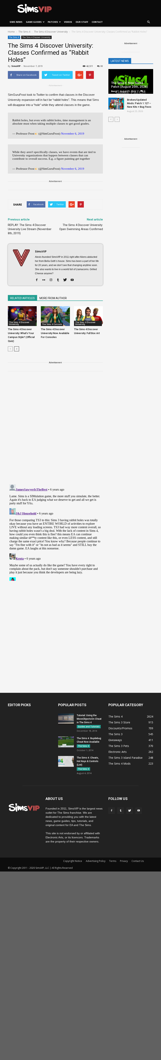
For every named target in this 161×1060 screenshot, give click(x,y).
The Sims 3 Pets (118, 746)
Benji (114, 91)
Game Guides (34, 21)
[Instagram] (52, 280)
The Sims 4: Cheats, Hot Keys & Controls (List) (88, 761)
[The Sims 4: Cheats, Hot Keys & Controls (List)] (66, 761)
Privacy (124, 861)
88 (102, 66)
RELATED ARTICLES (22, 298)
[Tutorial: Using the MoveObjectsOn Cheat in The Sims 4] (66, 719)
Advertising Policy (95, 861)
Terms (112, 861)
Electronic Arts (117, 752)
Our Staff (82, 21)
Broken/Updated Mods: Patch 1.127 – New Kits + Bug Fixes (139, 103)
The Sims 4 (14, 37)
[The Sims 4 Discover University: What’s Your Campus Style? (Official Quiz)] (22, 316)
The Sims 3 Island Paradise (125, 757)
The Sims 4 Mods (119, 763)
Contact (97, 21)
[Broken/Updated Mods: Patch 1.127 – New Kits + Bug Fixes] (116, 103)
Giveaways (115, 740)
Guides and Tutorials (89, 726)
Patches (53, 21)
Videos (68, 21)
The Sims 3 (115, 734)
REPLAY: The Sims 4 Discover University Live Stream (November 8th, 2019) (29, 229)
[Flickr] (45, 280)
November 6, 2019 (72, 133)
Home (11, 31)
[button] (148, 22)
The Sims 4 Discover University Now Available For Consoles (55, 333)
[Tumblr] (59, 280)
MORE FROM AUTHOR (53, 298)
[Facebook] (38, 280)
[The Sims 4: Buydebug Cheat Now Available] (66, 742)
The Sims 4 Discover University (36, 37)
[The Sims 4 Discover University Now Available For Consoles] (55, 316)
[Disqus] (55, 430)
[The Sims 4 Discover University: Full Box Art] (88, 316)
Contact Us (138, 861)
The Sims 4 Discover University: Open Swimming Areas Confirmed (81, 227)
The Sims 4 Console (52, 324)
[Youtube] (73, 280)
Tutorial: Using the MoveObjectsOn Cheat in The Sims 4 (89, 719)
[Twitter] (66, 280)
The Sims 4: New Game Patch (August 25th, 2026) (129, 84)
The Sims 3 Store (119, 722)
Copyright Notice (72, 861)
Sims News (16, 21)
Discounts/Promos (120, 728)
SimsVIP (15, 66)
